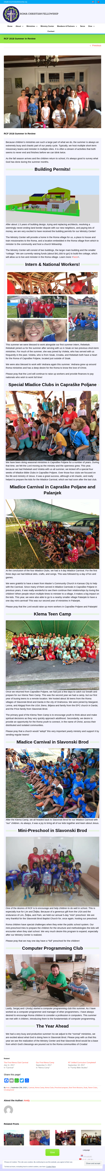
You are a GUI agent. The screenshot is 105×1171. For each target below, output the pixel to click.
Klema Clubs (49, 1088)
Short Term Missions (76, 1088)
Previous (96, 45)
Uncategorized (9, 1090)
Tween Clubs (92, 1088)
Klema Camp (39, 1088)
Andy (7, 1088)
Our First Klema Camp (45, 1062)
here (75, 257)
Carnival (31, 1088)
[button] (6, 1138)
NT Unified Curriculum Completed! (82, 1062)
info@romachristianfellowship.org (15, 2)
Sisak (85, 1088)
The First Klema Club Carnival (16, 1062)
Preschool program (61, 1088)
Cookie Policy (51, 1167)
